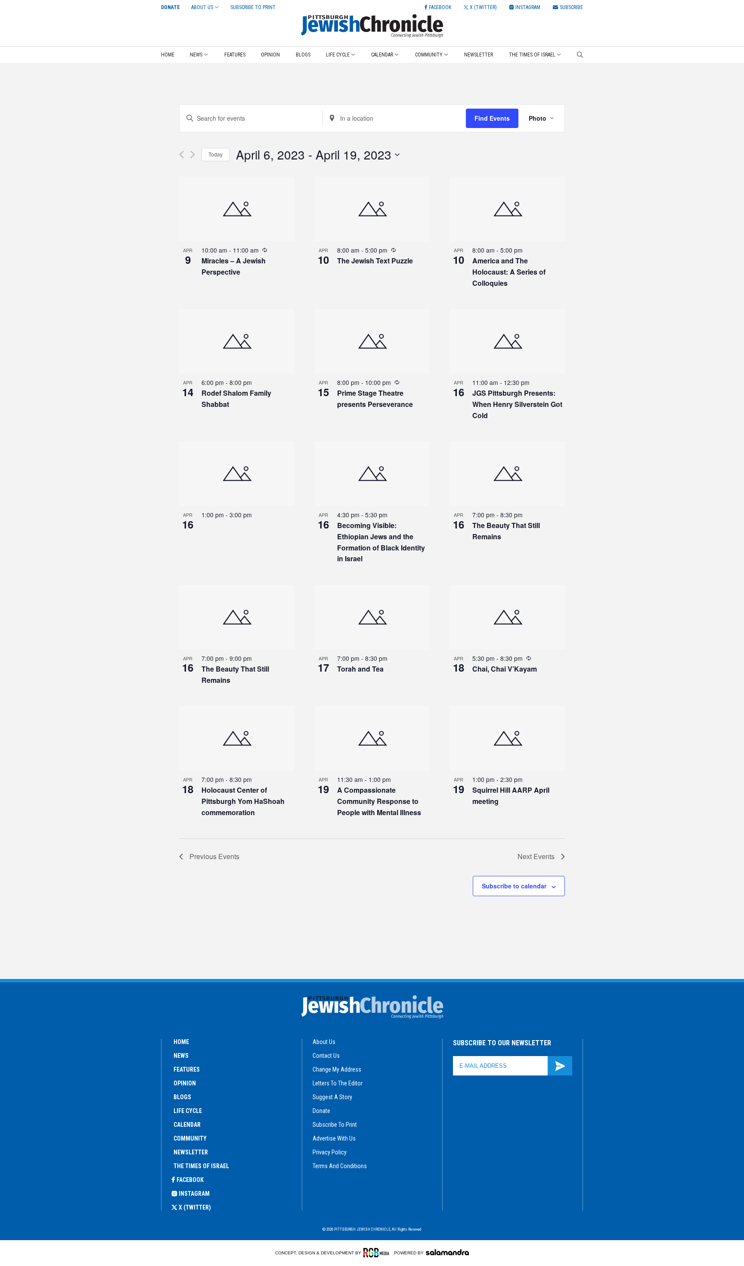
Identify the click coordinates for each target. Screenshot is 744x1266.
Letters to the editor (338, 1083)
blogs (182, 1097)
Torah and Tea (360, 669)
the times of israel (201, 1166)
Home (167, 55)
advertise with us (334, 1138)
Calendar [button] (382, 55)
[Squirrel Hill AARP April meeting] (507, 738)
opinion (185, 1083)
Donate (170, 7)
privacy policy (330, 1152)
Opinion (270, 55)
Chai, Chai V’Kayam (504, 669)
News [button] (196, 55)
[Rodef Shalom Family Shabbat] (236, 341)
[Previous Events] (181, 154)
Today (215, 154)
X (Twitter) (195, 1207)
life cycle (188, 1110)
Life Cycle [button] (338, 55)
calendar (187, 1124)
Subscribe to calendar (514, 886)
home (181, 1041)
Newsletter (478, 55)
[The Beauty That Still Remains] (507, 473)
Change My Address (337, 1069)
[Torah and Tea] (372, 617)
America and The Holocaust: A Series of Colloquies (509, 272)
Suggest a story (332, 1097)
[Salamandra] (447, 1252)
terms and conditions (340, 1166)
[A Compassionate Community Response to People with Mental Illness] (372, 738)
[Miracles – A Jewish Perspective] (236, 209)
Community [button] (429, 55)
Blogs (303, 55)
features (187, 1069)
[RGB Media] (377, 1252)
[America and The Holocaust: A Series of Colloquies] (507, 209)
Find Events (492, 118)
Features (234, 55)
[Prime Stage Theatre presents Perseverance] (372, 341)
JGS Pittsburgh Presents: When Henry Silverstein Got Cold (517, 404)
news (181, 1055)
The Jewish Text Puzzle (375, 261)
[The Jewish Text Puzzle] (372, 209)
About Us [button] (202, 7)
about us (324, 1041)
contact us (326, 1055)
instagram (194, 1193)
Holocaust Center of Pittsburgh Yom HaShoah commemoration (243, 801)
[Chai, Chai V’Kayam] (507, 617)
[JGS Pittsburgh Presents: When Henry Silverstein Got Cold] (507, 341)
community (190, 1138)
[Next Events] (192, 154)
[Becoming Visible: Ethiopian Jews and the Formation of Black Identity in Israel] (372, 473)
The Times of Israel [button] (532, 55)
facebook (190, 1179)
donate (321, 1110)
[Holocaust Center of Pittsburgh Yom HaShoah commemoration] (236, 738)
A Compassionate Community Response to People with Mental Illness (379, 801)
